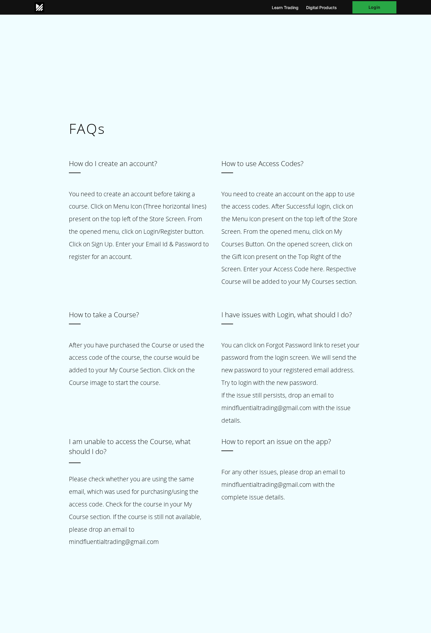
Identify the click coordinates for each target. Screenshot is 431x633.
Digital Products (321, 7)
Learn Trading (285, 7)
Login (374, 7)
